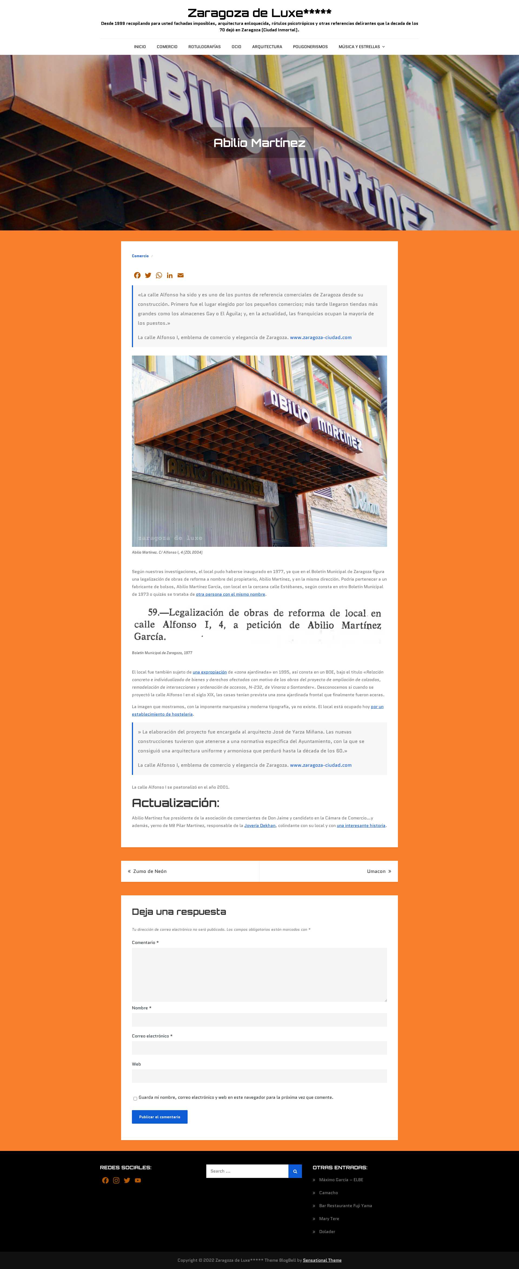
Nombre (142, 1008)
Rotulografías (204, 47)
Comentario (145, 942)
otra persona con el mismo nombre (230, 594)
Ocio (236, 47)
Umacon (376, 871)
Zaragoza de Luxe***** (260, 13)
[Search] (295, 1171)
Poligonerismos (310, 47)
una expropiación (210, 672)
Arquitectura (267, 47)
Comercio (167, 47)
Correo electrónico (152, 1036)
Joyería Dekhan (259, 825)
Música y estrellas (359, 47)
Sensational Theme (322, 1260)
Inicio (140, 47)
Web (136, 1064)
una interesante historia (361, 825)
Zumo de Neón (150, 871)
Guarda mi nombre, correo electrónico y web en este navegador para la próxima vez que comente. (236, 1097)
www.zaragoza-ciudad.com (321, 337)
